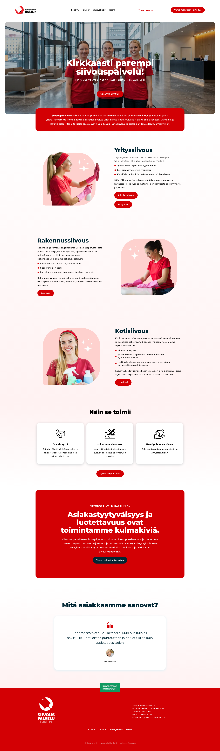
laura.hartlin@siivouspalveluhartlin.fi (148, 717)
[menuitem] (75, 9)
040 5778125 (147, 10)
